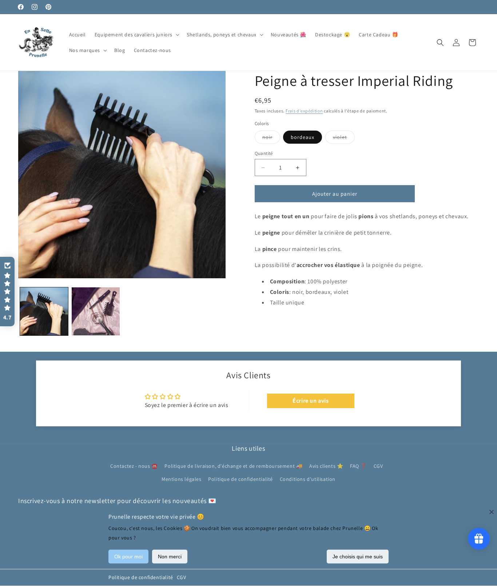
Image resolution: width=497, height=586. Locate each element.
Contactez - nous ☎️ (134, 466)
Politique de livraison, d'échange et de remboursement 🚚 (233, 466)
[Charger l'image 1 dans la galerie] (44, 311)
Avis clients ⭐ (326, 466)
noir (271, 138)
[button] (136, 34)
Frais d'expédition (304, 110)
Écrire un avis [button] (311, 400)
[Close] (491, 511)
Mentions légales (182, 479)
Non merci (170, 556)
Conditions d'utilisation (307, 479)
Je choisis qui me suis (358, 556)
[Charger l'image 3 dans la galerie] (96, 311)
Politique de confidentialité (140, 577)
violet (344, 138)
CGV (181, 577)
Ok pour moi (128, 556)
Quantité (264, 153)
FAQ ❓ (358, 466)
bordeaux (302, 137)
